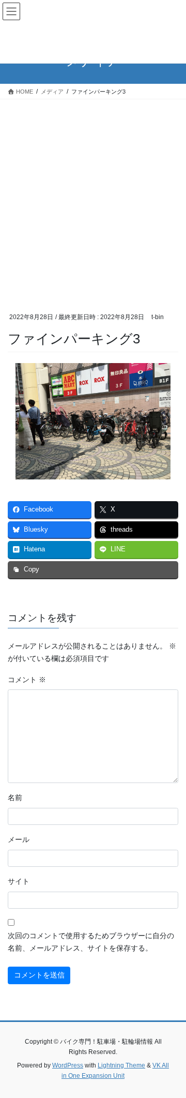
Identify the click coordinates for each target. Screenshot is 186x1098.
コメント (27, 679)
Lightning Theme (121, 1065)
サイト (18, 881)
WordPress (67, 1065)
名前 (15, 797)
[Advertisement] (93, 197)
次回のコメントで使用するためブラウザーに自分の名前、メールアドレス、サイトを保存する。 (91, 941)
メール (18, 839)
